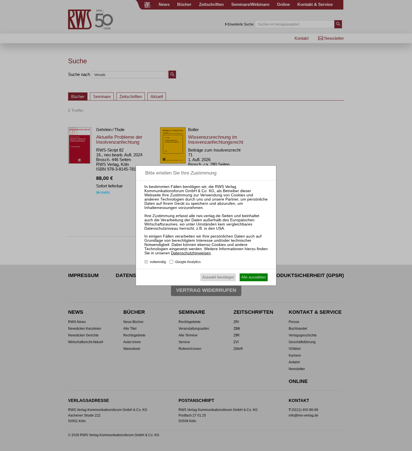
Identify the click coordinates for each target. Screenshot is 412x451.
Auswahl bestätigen (218, 277)
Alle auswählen (253, 277)
